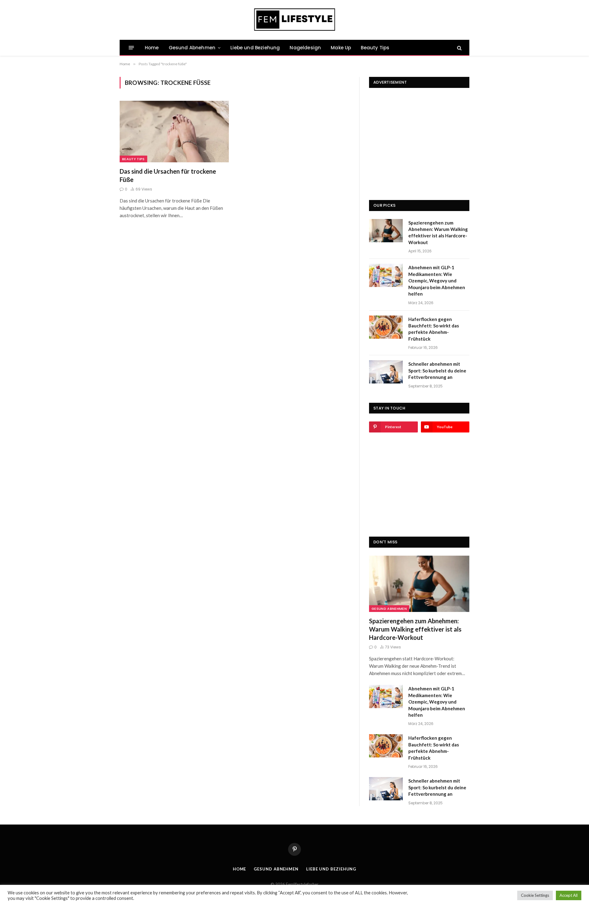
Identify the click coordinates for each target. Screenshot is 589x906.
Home (152, 47)
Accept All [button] (569, 895)
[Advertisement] (419, 134)
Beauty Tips (375, 47)
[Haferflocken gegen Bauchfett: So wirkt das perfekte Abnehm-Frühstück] (386, 327)
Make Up (341, 47)
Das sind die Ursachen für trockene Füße (168, 175)
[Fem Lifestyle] (294, 20)
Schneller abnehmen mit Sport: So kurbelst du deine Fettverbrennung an (437, 370)
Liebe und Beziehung (255, 47)
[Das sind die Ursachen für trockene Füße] (174, 131)
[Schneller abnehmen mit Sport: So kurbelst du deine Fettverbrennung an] (386, 371)
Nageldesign (305, 47)
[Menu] (131, 47)
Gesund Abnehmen (192, 47)
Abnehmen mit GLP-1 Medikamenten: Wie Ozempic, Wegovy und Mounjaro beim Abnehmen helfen (436, 280)
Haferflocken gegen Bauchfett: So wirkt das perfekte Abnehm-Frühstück (433, 329)
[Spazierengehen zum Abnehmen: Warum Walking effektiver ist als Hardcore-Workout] (386, 230)
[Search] (459, 48)
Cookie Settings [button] (535, 895)
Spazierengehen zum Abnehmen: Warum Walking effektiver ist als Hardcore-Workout (438, 232)
